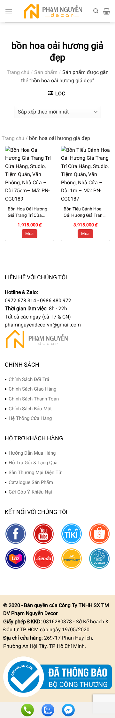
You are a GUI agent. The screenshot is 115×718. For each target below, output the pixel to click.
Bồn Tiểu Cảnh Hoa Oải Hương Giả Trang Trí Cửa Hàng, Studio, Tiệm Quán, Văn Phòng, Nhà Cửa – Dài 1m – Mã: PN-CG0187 (85, 212)
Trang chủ (18, 72)
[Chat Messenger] (68, 710)
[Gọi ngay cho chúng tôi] (27, 710)
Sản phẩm (45, 72)
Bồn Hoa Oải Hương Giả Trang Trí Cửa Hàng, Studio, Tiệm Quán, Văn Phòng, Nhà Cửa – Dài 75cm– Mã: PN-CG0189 (29, 212)
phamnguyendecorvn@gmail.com (43, 325)
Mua (29, 233)
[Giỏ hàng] (106, 11)
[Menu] (8, 11)
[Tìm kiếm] (95, 11)
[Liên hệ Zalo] (48, 710)
